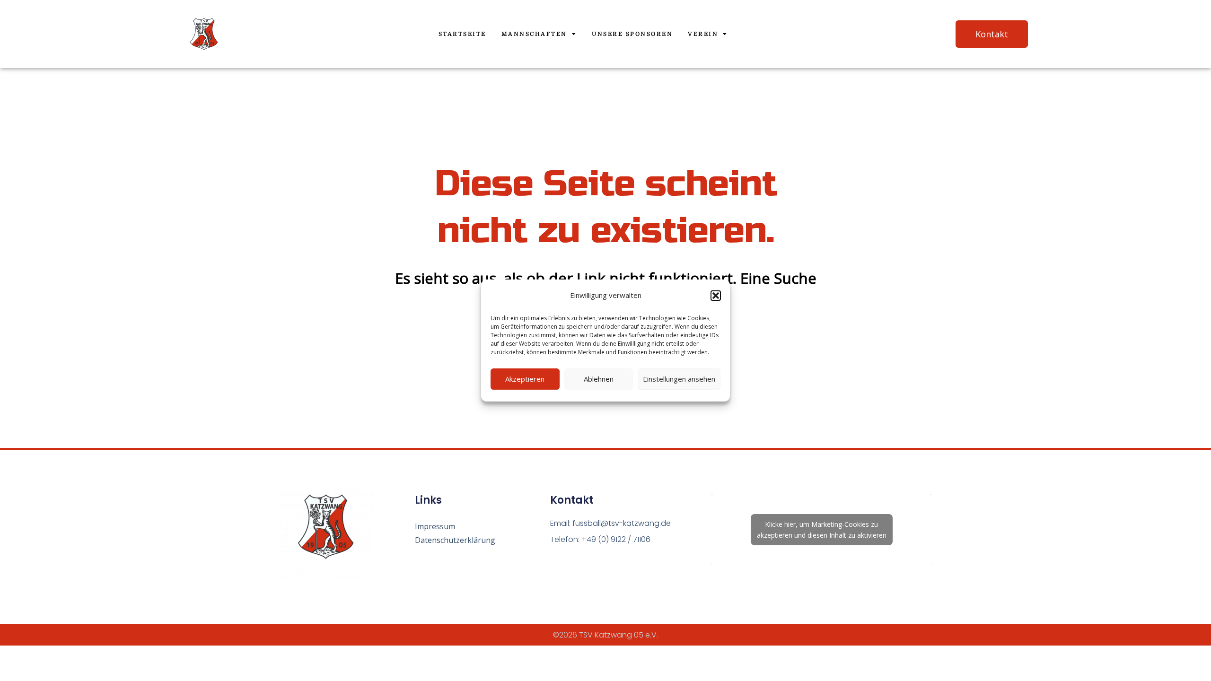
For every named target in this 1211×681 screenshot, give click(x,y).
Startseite (462, 34)
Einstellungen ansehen (679, 379)
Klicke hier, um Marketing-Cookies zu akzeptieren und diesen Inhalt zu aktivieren (821, 530)
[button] (715, 295)
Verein (703, 34)
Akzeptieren (524, 379)
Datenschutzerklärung (455, 540)
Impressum (435, 526)
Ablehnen (599, 379)
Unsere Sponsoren (632, 34)
